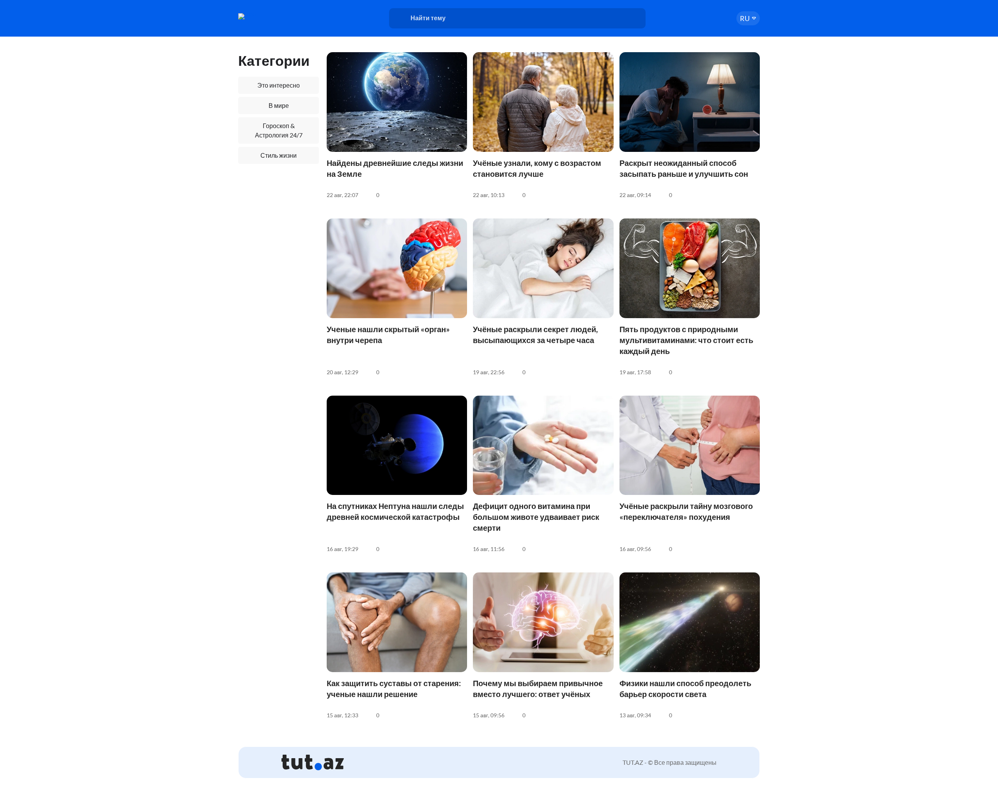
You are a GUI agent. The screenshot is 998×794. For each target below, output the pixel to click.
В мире (279, 105)
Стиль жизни (278, 155)
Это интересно (278, 85)
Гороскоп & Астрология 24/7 (279, 130)
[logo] (268, 16)
